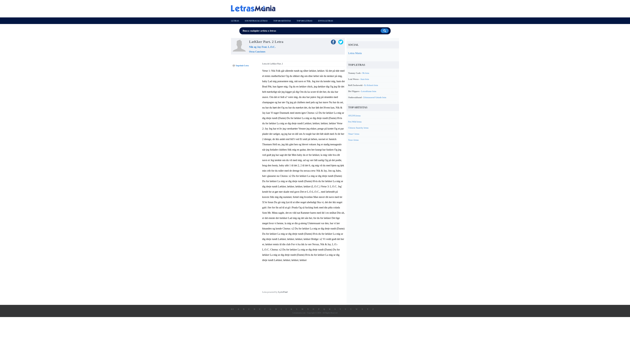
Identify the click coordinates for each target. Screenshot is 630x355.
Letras (235, 21)
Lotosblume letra (368, 91)
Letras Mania (355, 53)
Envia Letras (325, 21)
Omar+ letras (353, 134)
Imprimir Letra (242, 65)
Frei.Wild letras (355, 121)
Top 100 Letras (304, 21)
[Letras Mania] (255, 8)
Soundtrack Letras (256, 21)
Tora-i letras (353, 140)
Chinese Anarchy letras (358, 128)
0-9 (232, 309)
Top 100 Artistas (282, 21)
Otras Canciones (257, 51)
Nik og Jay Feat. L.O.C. (262, 47)
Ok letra (365, 73)
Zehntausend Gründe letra (374, 97)
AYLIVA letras (354, 115)
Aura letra (364, 79)
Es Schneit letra (371, 85)
